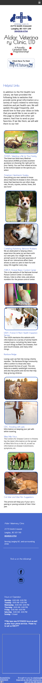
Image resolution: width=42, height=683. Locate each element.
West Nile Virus (10, 436)
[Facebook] (21, 572)
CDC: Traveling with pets (14, 427)
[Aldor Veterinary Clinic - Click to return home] (21, 18)
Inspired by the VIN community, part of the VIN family (29, 681)
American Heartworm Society (16, 175)
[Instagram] (21, 580)
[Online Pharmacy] (21, 63)
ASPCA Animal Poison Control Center (20, 270)
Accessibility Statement (5, 679)
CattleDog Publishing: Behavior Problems (20, 248)
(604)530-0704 (21, 31)
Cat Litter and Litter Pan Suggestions (19, 497)
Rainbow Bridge (10, 354)
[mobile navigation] (38, 3)
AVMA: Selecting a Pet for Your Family (20, 156)
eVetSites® (37, 678)
